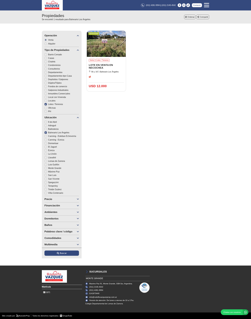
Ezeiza (51, 150)
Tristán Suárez (55, 189)
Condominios (54, 65)
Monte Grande (54, 168)
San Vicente (53, 179)
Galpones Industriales (58, 90)
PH (49, 111)
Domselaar (53, 143)
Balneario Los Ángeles (58, 132)
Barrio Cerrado (55, 54)
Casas (51, 58)
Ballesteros (53, 129)
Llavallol (52, 157)
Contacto (197, 5)
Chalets (51, 62)
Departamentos (55, 72)
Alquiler (51, 44)
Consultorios (54, 69)
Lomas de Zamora (56, 161)
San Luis (52, 175)
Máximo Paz (54, 172)
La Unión (52, 154)
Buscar (63, 253)
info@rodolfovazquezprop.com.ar (103, 297)
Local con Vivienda (57, 97)
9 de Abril (52, 122)
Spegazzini (53, 182)
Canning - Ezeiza (56, 140)
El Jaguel (52, 147)
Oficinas (52, 108)
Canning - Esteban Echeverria (62, 136)
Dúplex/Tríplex (55, 83)
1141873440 (94, 293)
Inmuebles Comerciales (59, 94)
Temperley (53, 186)
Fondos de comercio (57, 86)
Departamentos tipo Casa (60, 76)
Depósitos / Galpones (58, 79)
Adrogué (52, 125)
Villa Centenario (55, 193)
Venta (50, 40)
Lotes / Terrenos (55, 104)
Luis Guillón (53, 164)
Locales (51, 101)
